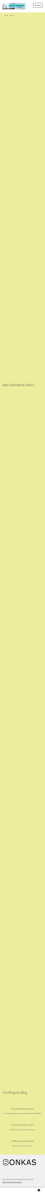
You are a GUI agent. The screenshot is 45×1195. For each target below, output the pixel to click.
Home (6, 15)
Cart (34, 1189)
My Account (7, 1191)
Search (22, 1191)
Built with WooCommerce (12, 1182)
